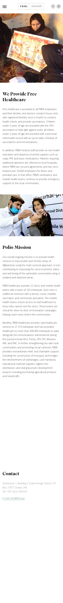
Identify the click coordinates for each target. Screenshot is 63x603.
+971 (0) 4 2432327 (17, 491)
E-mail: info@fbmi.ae (14, 498)
